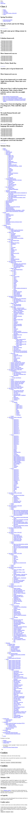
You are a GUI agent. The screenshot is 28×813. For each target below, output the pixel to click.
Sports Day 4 (16, 423)
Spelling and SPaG (17, 331)
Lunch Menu (8, 218)
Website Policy (6, 742)
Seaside (15, 561)
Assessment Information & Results (13, 206)
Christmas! (16, 579)
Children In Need (17, 690)
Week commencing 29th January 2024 (21, 344)
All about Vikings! (17, 613)
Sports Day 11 (16, 431)
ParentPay (8, 220)
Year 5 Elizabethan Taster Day (20, 634)
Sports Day (16, 705)
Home (4, 9)
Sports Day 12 (16, 432)
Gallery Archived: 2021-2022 (14, 661)
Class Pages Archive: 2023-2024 (15, 296)
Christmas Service (12, 725)
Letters (7, 217)
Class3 (12, 416)
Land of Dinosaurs (17, 540)
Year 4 (15, 274)
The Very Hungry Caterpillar (19, 593)
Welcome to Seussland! (18, 581)
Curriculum (8, 154)
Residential (13, 260)
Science (10, 168)
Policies (7, 203)
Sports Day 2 (16, 420)
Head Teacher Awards (18, 693)
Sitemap (4, 740)
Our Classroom (17, 603)
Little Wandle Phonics (15, 231)
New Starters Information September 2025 (19, 267)
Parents (4, 212)
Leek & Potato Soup (18, 627)
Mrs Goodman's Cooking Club (20, 711)
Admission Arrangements (11, 191)
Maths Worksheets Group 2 (19, 458)
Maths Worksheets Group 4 (19, 460)
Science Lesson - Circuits (19, 632)
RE (17, 409)
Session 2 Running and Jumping (17, 363)
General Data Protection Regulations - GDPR (15, 210)
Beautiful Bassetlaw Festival (19, 712)
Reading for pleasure (18, 355)
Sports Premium (9, 719)
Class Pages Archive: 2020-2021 (15, 417)
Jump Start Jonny (17, 349)
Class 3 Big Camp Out (18, 702)
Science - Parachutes (18, 631)
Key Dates (10, 198)
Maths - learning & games (19, 307)
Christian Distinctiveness (11, 178)
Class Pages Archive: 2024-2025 (15, 261)
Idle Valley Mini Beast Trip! (19, 590)
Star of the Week (17, 691)
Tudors (15, 549)
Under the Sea (16, 398)
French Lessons (17, 611)
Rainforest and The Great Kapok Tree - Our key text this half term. (20, 351)
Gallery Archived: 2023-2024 (14, 660)
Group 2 (15, 446)
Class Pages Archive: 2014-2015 (15, 567)
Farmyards (16, 556)
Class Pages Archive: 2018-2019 (10, 13)
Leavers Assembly (17, 700)
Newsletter (8, 219)
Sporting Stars (6, 718)
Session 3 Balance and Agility (17, 364)
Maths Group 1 (19, 405)
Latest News (8, 216)
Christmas (16, 399)
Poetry (15, 326)
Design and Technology (13, 173)
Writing (9, 163)
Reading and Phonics (12, 162)
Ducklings (16, 701)
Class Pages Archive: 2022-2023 (15, 369)
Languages (10, 170)
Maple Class (10, 155)
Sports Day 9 (16, 428)
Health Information (10, 214)
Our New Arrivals (17, 704)
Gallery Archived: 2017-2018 (14, 665)
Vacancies (8, 190)
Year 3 (15, 273)
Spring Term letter (7, 21)
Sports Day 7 (16, 426)
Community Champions (16, 651)
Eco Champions (14, 648)
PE (9, 167)
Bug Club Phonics (17, 299)
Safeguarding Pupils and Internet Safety (14, 221)
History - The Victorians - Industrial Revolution (19, 312)
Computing (10, 174)
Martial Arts (16, 673)
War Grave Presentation (18, 622)
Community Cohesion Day (19, 696)
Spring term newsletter (7, 19)
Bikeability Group (17, 680)
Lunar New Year (17, 394)
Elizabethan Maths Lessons (19, 623)
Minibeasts (16, 625)
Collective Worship (12, 184)
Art (9, 176)
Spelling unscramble (18, 295)
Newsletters (13, 233)
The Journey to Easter (18, 633)
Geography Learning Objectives (20, 626)
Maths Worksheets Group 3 (19, 459)
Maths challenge (17, 292)
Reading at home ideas (18, 319)
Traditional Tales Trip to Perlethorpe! (18, 597)
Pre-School (5, 730)
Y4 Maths (16, 481)
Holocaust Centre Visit (18, 619)
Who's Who (8, 153)
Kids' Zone (8, 226)
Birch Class (10, 157)
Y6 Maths (16, 482)
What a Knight (17, 703)
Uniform (7, 204)
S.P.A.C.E (8, 223)
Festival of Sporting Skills (19, 697)
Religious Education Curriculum (15, 180)
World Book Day (17, 452)
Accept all (8, 762)
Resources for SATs (15, 253)
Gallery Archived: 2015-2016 (14, 667)
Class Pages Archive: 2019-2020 (15, 492)
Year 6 (15, 277)
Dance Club (16, 687)
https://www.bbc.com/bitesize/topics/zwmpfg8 (12, 97)
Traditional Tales (17, 598)
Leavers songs (16, 276)
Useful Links (8, 729)
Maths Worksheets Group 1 (19, 456)
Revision (15, 359)
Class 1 (12, 376)
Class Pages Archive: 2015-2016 (15, 553)
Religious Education (12, 164)
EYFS (9, 160)
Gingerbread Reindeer (18, 684)
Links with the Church (10, 724)
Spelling (15, 314)
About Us (5, 149)
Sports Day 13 (16, 433)
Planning (15, 402)
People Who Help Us (18, 537)
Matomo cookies (7, 790)
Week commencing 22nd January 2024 (21, 342)
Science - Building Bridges (19, 630)
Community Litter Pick (18, 716)
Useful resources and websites (17, 238)
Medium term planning (15, 235)
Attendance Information (13, 189)
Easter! (15, 594)
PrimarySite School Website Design (10, 747)
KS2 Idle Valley (17, 698)
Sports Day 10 (16, 430)
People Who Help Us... (18, 595)
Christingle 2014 (17, 682)
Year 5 (15, 278)
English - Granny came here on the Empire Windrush (20, 310)
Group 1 (15, 445)
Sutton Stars (8, 720)
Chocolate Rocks (17, 624)
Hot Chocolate (17, 681)
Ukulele (15, 610)
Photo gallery (16, 346)
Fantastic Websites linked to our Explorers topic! (20, 636)
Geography (10, 169)
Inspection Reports (9, 207)
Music (9, 175)
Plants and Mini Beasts (18, 591)
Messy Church (11, 185)
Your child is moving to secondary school (16, 197)
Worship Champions (15, 647)
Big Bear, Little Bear (18, 601)
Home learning (14, 237)
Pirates (15, 560)
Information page (17, 361)
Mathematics (11, 161)
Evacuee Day (16, 605)
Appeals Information (12, 199)
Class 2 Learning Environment (20, 615)
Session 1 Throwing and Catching (18, 362)
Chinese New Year (17, 501)
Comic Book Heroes (18, 536)
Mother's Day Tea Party (18, 676)
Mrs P (15, 689)
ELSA (9, 652)
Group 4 (15, 448)
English (15, 282)
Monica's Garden (17, 717)
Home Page (3, 3)
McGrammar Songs (15, 240)
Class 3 (12, 380)
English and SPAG (17, 462)
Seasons (15, 555)
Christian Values (11, 644)
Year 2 (15, 271)
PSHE (17, 410)
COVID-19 (8, 224)
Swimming (8, 205)
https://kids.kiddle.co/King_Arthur (21, 522)
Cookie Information (7, 741)
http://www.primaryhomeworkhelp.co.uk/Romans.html (14, 98)
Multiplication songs (18, 334)
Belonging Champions (15, 650)
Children (5, 10)
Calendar (7, 213)
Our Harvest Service (12, 726)
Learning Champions (15, 646)
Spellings (13, 250)
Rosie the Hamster (17, 620)
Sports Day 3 (16, 421)
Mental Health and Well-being (14, 658)
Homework (10, 177)
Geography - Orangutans (19, 313)
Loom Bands (16, 670)
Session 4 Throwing (15, 366)
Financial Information (10, 209)
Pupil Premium (9, 202)
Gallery (7, 659)
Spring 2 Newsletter (18, 324)
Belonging (8, 643)
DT (11, 245)
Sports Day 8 (16, 427)
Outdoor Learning (17, 629)
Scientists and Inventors (18, 391)
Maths (12, 254)
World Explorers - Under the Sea (20, 574)
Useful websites (17, 358)
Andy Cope (16, 695)
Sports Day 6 (16, 425)
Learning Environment (18, 638)
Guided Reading (17, 461)
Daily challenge (17, 294)
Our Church (10, 183)
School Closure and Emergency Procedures (15, 211)
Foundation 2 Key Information (20, 263)
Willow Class (11, 156)
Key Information (9, 186)
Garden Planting (17, 715)
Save (12, 811)
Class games (16, 348)
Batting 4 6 (16, 694)
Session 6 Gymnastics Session (17, 368)
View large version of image (6, 41)
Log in (2, 2)
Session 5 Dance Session (16, 367)
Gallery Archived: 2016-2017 (14, 666)
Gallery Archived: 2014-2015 (14, 668)
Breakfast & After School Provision (10, 732)
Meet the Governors (10, 727)
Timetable (13, 234)
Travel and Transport (18, 589)
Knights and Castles (18, 539)
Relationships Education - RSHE (15, 166)
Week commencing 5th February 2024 (21, 340)
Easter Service (16, 675)
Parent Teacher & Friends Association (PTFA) (15, 723)
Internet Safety (11, 188)
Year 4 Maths (16, 487)
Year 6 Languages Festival (19, 707)
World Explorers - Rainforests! (20, 577)
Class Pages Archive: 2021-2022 (15, 388)
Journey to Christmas (18, 688)
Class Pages (5, 12)
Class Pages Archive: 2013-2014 (15, 586)
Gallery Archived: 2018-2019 (14, 663)
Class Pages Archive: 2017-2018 (15, 527)
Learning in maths (17, 337)
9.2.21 (15, 491)
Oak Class (10, 159)
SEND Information (10, 200)
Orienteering (16, 710)
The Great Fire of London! (19, 580)
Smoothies (16, 617)
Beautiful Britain (17, 502)
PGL (15, 641)
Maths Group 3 (19, 408)
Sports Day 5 (16, 424)
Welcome (8, 150)
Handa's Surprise (17, 588)
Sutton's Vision (11, 182)
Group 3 (15, 447)
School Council (11, 645)
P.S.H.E (10, 656)
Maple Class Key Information (17, 230)
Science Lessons (17, 609)
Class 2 (4, 14)
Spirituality (10, 181)
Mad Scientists (17, 534)
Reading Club (14, 249)
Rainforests (16, 397)
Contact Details (9, 152)
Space (15, 558)
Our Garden (16, 709)
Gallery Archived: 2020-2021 (14, 662)
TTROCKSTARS (17, 305)
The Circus (16, 392)
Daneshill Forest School (18, 674)
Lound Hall (16, 683)
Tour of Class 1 (17, 582)
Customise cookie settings (16, 762)
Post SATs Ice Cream (18, 672)
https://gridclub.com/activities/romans (10, 96)
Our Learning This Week (19, 390)
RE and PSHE (17, 455)
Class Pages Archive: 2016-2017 (15, 532)
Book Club (16, 354)
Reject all (3, 762)
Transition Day (17, 708)
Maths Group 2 (19, 406)
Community (5, 722)
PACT (15, 714)
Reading (15, 290)
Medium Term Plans (15, 242)
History (9, 171)
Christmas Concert (17, 686)
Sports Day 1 (16, 419)
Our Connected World (12, 653)
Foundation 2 (13, 370)
